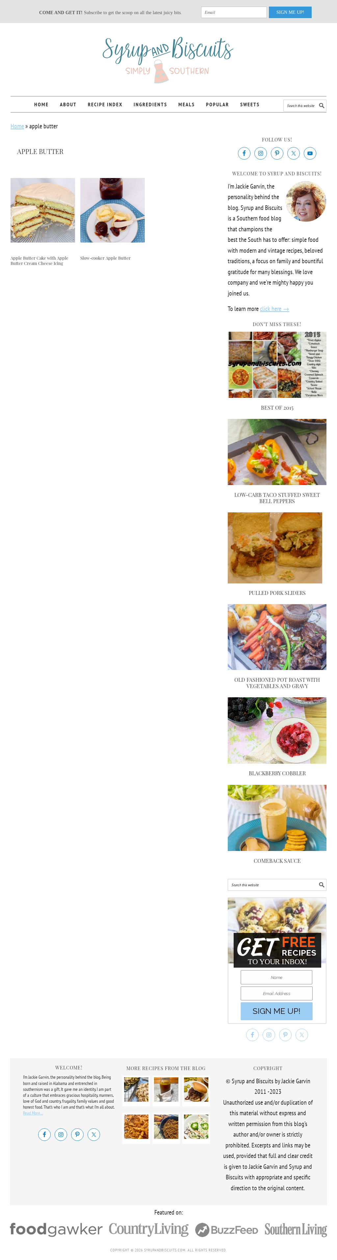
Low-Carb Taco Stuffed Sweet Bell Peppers (277, 497)
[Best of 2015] (277, 395)
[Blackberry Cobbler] (277, 761)
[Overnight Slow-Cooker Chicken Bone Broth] (166, 1099)
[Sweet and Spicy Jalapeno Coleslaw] (196, 1136)
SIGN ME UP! (290, 12)
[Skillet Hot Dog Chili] (166, 1136)
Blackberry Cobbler (277, 773)
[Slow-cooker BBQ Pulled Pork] (196, 1099)
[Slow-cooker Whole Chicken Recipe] (136, 1099)
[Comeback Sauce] (277, 848)
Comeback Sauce (277, 860)
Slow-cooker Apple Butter (105, 258)
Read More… (33, 1113)
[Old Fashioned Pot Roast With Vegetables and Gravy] (277, 667)
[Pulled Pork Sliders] (275, 581)
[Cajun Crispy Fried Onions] (136, 1136)
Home (17, 126)
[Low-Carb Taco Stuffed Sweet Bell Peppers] (277, 482)
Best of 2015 (277, 407)
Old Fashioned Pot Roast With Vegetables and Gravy (277, 682)
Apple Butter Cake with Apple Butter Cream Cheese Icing (39, 260)
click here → (274, 308)
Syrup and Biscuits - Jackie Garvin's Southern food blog (168, 57)
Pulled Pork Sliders (277, 592)
